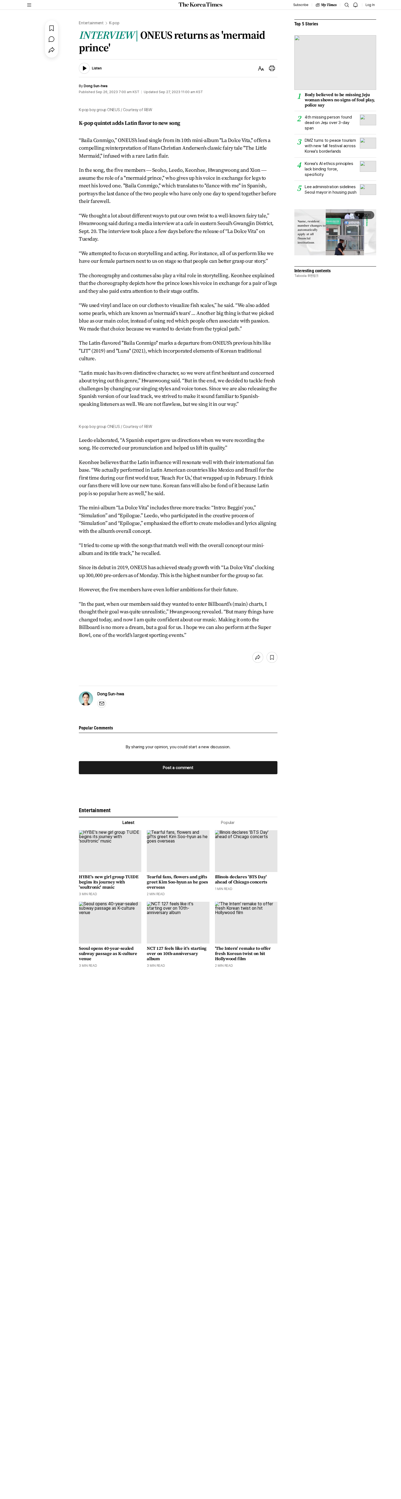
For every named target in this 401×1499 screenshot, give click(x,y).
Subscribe (300, 5)
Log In (370, 5)
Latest (128, 822)
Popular (228, 822)
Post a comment (178, 767)
